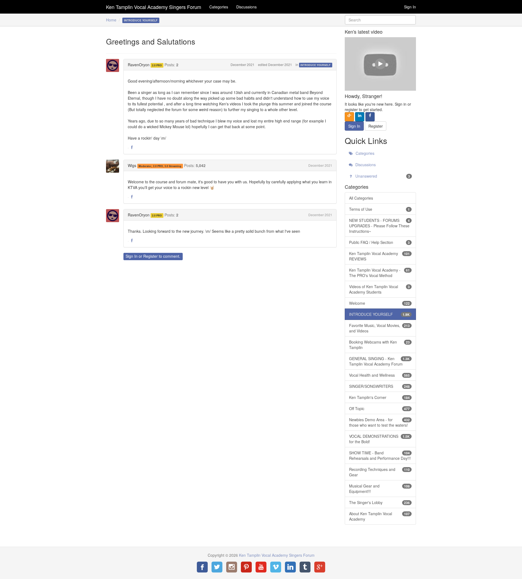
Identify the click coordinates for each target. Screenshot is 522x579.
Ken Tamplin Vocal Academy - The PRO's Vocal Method (379, 272)
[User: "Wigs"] (114, 166)
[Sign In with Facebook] (370, 116)
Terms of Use (379, 209)
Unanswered (382, 176)
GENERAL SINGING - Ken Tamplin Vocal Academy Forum (379, 361)
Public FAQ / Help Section (379, 242)
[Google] (319, 567)
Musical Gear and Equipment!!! (379, 488)
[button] (132, 147)
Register (150, 256)
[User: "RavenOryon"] (114, 65)
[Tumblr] (305, 567)
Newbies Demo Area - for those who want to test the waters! (379, 422)
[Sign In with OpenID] (349, 116)
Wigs (132, 165)
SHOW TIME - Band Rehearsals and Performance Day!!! (380, 455)
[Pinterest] (246, 567)
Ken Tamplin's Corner (379, 397)
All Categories (361, 198)
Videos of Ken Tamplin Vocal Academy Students (379, 289)
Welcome (379, 303)
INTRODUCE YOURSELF (315, 65)
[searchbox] (380, 19)
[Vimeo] (275, 567)
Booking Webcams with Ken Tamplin (379, 344)
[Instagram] (231, 567)
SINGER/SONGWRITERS (379, 386)
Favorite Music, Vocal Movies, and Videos (379, 328)
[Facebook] (202, 567)
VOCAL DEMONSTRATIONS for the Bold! (379, 438)
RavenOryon (139, 64)
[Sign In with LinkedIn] (359, 116)
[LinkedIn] (290, 567)
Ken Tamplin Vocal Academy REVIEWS (379, 256)
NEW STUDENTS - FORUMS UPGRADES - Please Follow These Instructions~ (379, 226)
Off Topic (379, 408)
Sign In (410, 7)
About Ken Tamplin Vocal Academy (379, 516)
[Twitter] (217, 567)
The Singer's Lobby (379, 502)
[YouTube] (261, 567)
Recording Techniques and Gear (379, 472)
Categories (218, 7)
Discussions (246, 7)
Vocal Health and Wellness (379, 375)
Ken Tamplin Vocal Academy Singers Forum (153, 6)
